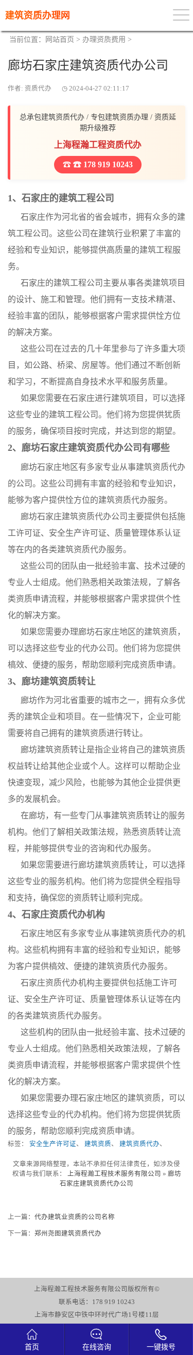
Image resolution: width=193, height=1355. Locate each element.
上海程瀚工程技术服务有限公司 (114, 1173)
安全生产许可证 (52, 1144)
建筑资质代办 (139, 1144)
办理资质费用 (104, 39)
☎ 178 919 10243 (102, 164)
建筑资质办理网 (37, 15)
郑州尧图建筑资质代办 (67, 1233)
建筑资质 (97, 1144)
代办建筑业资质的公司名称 (74, 1217)
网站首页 (59, 39)
